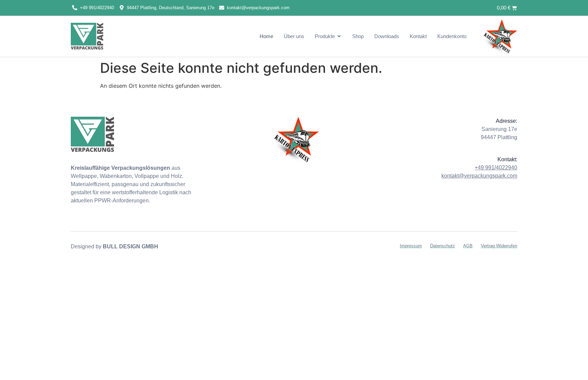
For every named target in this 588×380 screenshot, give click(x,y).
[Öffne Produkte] (339, 36)
